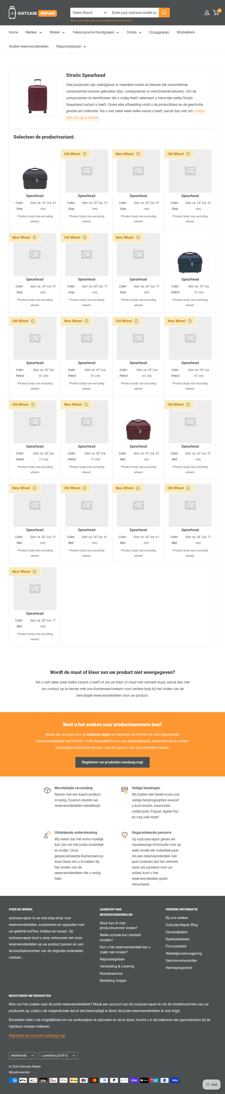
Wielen (55, 32)
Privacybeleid (176, 946)
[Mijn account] (207, 12)
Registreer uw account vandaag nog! (37, 1035)
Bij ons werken (177, 918)
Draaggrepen (159, 32)
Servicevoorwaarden (181, 960)
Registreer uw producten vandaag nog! (112, 762)
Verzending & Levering (117, 966)
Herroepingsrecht (179, 968)
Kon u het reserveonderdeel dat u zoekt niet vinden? (125, 949)
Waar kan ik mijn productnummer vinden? (119, 925)
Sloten (132, 32)
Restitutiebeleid (177, 939)
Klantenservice (111, 973)
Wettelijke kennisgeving (184, 953)
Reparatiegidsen (68, 46)
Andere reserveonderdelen (29, 46)
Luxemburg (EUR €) (54, 1055)
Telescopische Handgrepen (93, 32)
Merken (31, 32)
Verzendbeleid (176, 932)
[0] (216, 12)
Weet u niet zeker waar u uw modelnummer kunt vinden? (101, 20)
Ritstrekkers (186, 32)
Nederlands (19, 1055)
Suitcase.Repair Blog (182, 925)
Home (13, 32)
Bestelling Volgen (113, 981)
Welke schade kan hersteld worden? (120, 937)
